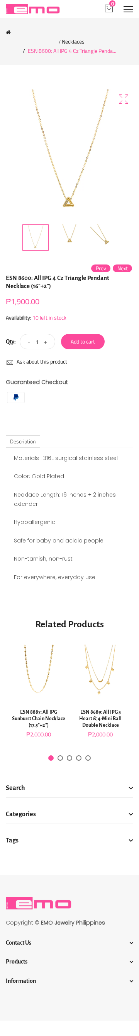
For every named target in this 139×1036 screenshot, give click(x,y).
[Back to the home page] (8, 32)
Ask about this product (41, 361)
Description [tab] (23, 441)
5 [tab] (88, 758)
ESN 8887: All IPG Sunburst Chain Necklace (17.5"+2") (38, 718)
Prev (101, 268)
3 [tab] (69, 758)
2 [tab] (60, 758)
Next (122, 268)
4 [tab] (78, 758)
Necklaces (73, 41)
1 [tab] (51, 758)
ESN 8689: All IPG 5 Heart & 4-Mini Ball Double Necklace (100, 718)
